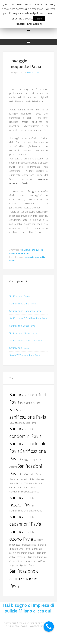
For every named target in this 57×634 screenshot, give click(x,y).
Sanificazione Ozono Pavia (23, 332)
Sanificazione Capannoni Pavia (25, 310)
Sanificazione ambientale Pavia (25, 510)
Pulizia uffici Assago (30, 402)
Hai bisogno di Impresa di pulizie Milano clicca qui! (28, 607)
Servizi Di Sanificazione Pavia (24, 355)
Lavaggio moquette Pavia (22, 422)
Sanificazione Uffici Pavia (22, 303)
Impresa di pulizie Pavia (21, 564)
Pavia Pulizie (22, 253)
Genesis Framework (17, 626)
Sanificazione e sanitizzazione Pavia (24, 578)
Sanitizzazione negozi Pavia (31, 560)
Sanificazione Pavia (19, 296)
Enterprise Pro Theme (37, 623)
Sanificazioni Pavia (19, 347)
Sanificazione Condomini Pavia (25, 340)
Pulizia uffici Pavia (25, 483)
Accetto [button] (39, 18)
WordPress (36, 626)
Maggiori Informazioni (29, 23)
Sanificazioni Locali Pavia (22, 325)
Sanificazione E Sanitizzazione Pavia (28, 318)
